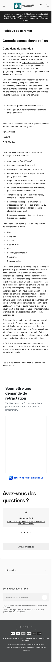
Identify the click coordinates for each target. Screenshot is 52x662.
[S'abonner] (42, 604)
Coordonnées (25, 657)
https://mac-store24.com (33, 62)
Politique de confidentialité (35, 651)
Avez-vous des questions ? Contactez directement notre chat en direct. (26, 523)
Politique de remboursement (16, 651)
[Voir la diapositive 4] (30, 532)
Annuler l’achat (26, 546)
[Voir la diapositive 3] (27, 532)
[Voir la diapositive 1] (21, 532)
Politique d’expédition (26, 654)
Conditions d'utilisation (12, 654)
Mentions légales (40, 654)
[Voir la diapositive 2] (24, 532)
